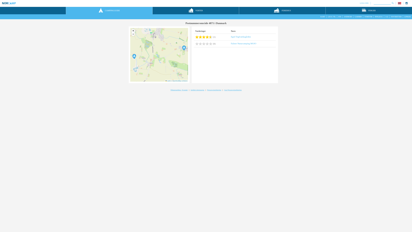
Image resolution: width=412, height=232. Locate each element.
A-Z (386, 17)
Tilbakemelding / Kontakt (179, 90)
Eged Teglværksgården (241, 37)
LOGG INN (364, 3)
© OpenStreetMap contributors (180, 81)
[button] (134, 56)
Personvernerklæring (214, 90)
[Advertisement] (235, 65)
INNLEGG (379, 17)
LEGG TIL (332, 17)
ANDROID (348, 17)
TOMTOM (368, 17)
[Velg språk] (399, 4)
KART (322, 17)
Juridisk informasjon (197, 90)
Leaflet (169, 81)
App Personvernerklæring (233, 90)
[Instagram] (407, 4)
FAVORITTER (396, 17)
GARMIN (358, 17)
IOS (339, 17)
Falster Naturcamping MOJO (243, 43)
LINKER (407, 17)
